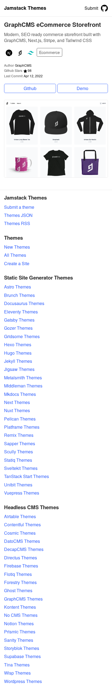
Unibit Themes (18, 485)
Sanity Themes (18, 640)
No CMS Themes (21, 615)
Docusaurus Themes (24, 303)
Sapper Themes (19, 444)
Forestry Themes (20, 582)
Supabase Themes (22, 656)
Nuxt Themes (17, 410)
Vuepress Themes (21, 493)
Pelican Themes (20, 419)
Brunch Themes (19, 295)
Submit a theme (19, 207)
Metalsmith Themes (23, 378)
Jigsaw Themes (19, 369)
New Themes (17, 247)
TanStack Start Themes (26, 476)
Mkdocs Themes (20, 394)
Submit (91, 8)
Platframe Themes (21, 427)
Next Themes (17, 402)
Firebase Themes (21, 566)
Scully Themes (18, 452)
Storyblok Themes (21, 648)
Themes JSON (18, 215)
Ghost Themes (18, 591)
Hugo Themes (18, 353)
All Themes (15, 255)
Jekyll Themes (18, 361)
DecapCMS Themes (23, 549)
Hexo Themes (17, 345)
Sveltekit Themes (21, 468)
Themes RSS (17, 223)
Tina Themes (17, 665)
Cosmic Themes (20, 533)
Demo (82, 88)
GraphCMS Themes (23, 599)
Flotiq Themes (18, 574)
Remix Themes (18, 435)
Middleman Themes (23, 386)
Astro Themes (17, 287)
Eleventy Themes (21, 312)
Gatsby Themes (19, 320)
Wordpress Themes (23, 681)
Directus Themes (20, 558)
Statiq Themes (18, 460)
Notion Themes (19, 624)
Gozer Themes (18, 328)
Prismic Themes (19, 632)
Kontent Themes (20, 607)
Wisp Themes (17, 673)
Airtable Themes (20, 516)
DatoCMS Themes (22, 541)
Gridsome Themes (22, 336)
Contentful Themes (22, 525)
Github (30, 88)
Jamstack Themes (25, 8)
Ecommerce (49, 52)
